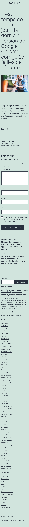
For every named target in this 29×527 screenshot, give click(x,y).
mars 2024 (4, 398)
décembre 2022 (6, 437)
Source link (5, 129)
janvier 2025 (5, 372)
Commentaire (6, 169)
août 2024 (4, 385)
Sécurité (3, 505)
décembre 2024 (6, 375)
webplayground (8, 143)
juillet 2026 (4, 326)
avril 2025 (4, 364)
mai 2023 (4, 424)
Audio (3, 481)
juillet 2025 (4, 357)
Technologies (16, 145)
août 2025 (4, 354)
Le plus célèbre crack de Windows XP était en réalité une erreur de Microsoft (13, 301)
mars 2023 (4, 429)
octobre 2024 (5, 380)
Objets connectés (7, 494)
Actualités (4, 476)
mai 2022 (4, 455)
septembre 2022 (6, 445)
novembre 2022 (6, 440)
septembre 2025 (6, 352)
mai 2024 (4, 393)
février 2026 (5, 339)
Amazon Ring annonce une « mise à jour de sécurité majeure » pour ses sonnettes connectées (14, 306)
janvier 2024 (5, 403)
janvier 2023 (5, 435)
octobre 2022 (5, 442)
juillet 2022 (4, 450)
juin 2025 (4, 359)
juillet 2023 (4, 419)
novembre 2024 (6, 377)
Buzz (2, 484)
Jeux (2, 489)
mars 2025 (4, 367)
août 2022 (4, 448)
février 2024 (5, 401)
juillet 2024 (4, 388)
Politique (4, 497)
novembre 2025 (6, 346)
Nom (3, 188)
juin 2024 (4, 390)
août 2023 (4, 416)
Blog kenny (14, 3)
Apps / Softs (5, 479)
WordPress (20, 520)
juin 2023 (4, 422)
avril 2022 (4, 458)
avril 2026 (4, 333)
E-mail (3, 198)
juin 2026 (4, 328)
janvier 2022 (5, 463)
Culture (3, 486)
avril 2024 (4, 396)
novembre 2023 (6, 409)
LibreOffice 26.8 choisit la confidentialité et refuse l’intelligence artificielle (14, 291)
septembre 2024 (6, 383)
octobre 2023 (5, 411)
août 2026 (4, 323)
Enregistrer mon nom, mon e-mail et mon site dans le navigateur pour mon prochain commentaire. (16, 219)
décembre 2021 (6, 466)
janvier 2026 (5, 341)
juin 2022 (4, 453)
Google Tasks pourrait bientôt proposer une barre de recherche (14, 295)
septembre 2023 (6, 414)
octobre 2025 (5, 349)
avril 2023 (4, 427)
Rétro (3, 502)
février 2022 (5, 461)
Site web (4, 208)
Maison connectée (7, 492)
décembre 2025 (6, 344)
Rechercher (5, 279)
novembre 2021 (6, 468)
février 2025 (5, 370)
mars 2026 (4, 336)
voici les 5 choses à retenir (9, 298)
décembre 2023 (6, 406)
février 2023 (5, 432)
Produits (4, 499)
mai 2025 (4, 362)
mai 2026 (4, 331)
